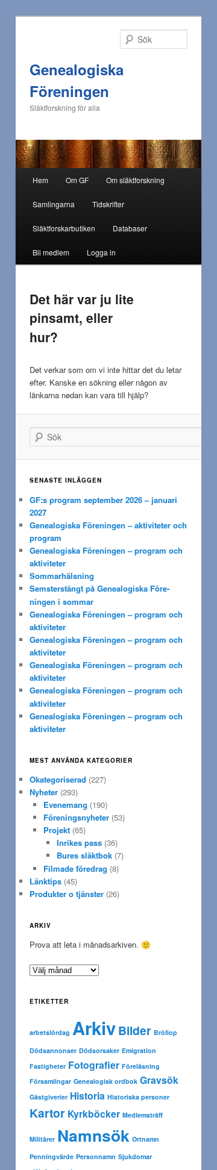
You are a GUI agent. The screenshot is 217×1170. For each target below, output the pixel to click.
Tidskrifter (108, 204)
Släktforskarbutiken (64, 228)
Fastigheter (48, 1066)
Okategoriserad (58, 779)
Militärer (42, 1138)
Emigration (139, 1050)
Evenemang (65, 804)
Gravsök (159, 1080)
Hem (40, 180)
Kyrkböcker (94, 1114)
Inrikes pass (79, 842)
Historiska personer (138, 1096)
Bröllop (165, 1032)
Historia (87, 1096)
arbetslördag (50, 1032)
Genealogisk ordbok (105, 1081)
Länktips (45, 881)
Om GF (77, 180)
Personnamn (96, 1156)
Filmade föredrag (75, 868)
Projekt (56, 830)
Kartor (47, 1112)
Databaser (130, 228)
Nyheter (44, 792)
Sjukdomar (135, 1156)
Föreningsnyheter (76, 817)
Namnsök (93, 1135)
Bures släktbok (84, 855)
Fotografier (93, 1065)
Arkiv (94, 1027)
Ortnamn (145, 1138)
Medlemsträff (142, 1114)
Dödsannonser (53, 1050)
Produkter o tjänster (67, 893)
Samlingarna (54, 204)
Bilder (134, 1030)
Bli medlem (51, 252)
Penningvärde (52, 1156)
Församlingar (50, 1081)
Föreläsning (141, 1066)
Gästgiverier (49, 1096)
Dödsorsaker (99, 1050)
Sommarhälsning (62, 575)
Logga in (101, 252)
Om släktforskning (135, 180)
